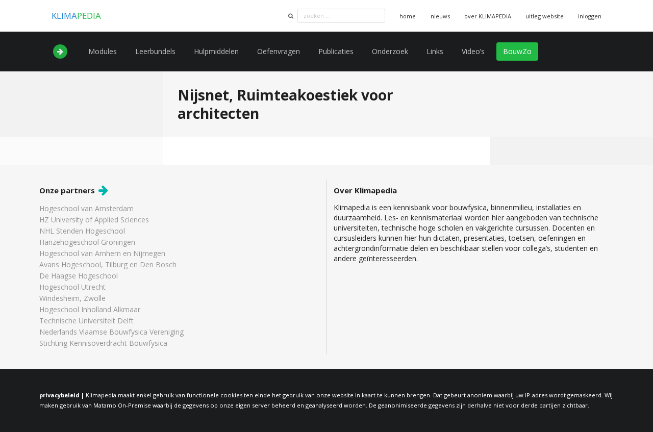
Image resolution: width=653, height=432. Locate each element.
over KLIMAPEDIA (487, 16)
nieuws (440, 16)
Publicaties (336, 51)
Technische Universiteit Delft (86, 320)
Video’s (473, 51)
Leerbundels (155, 51)
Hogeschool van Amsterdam (86, 209)
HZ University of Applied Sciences (94, 219)
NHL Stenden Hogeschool (82, 231)
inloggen (589, 16)
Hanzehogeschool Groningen (87, 242)
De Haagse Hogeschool (78, 276)
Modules (102, 51)
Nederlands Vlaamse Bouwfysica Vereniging (111, 332)
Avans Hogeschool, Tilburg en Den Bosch (108, 264)
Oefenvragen (278, 51)
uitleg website (544, 16)
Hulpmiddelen (216, 51)
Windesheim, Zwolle (72, 298)
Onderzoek (390, 51)
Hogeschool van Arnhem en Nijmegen (102, 253)
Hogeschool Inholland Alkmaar (89, 309)
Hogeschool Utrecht (72, 287)
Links (434, 51)
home (407, 16)
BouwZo (517, 51)
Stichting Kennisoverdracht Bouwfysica (103, 342)
